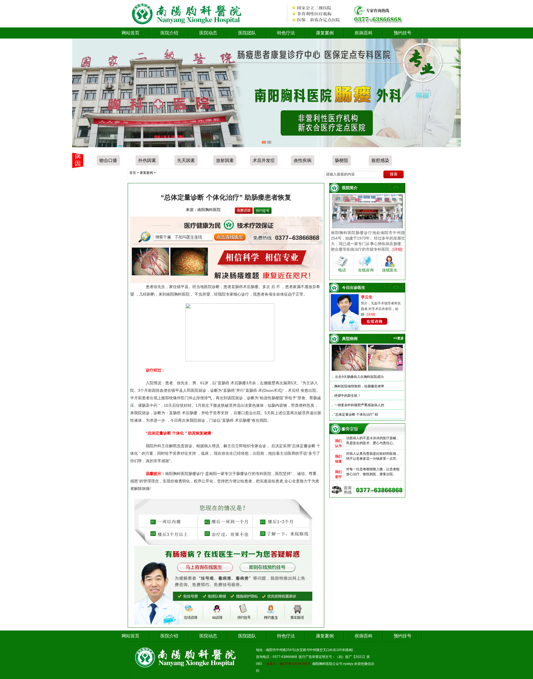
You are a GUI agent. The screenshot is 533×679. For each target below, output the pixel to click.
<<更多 (398, 338)
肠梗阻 (341, 160)
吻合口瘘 (108, 160)
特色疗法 (286, 32)
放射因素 (225, 160)
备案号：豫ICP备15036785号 (288, 664)
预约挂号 (402, 32)
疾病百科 (364, 32)
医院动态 (208, 32)
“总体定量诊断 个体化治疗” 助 (356, 414)
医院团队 (247, 32)
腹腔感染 (380, 160)
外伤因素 (147, 160)
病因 (78, 160)
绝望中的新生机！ (347, 396)
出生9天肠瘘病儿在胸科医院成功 (359, 377)
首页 (132, 173)
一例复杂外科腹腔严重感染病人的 (359, 405)
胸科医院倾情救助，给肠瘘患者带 (359, 386)
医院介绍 (169, 32)
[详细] (398, 249)
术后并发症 (264, 160)
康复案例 (325, 32)
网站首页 (130, 32)
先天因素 (186, 160)
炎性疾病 (302, 160)
